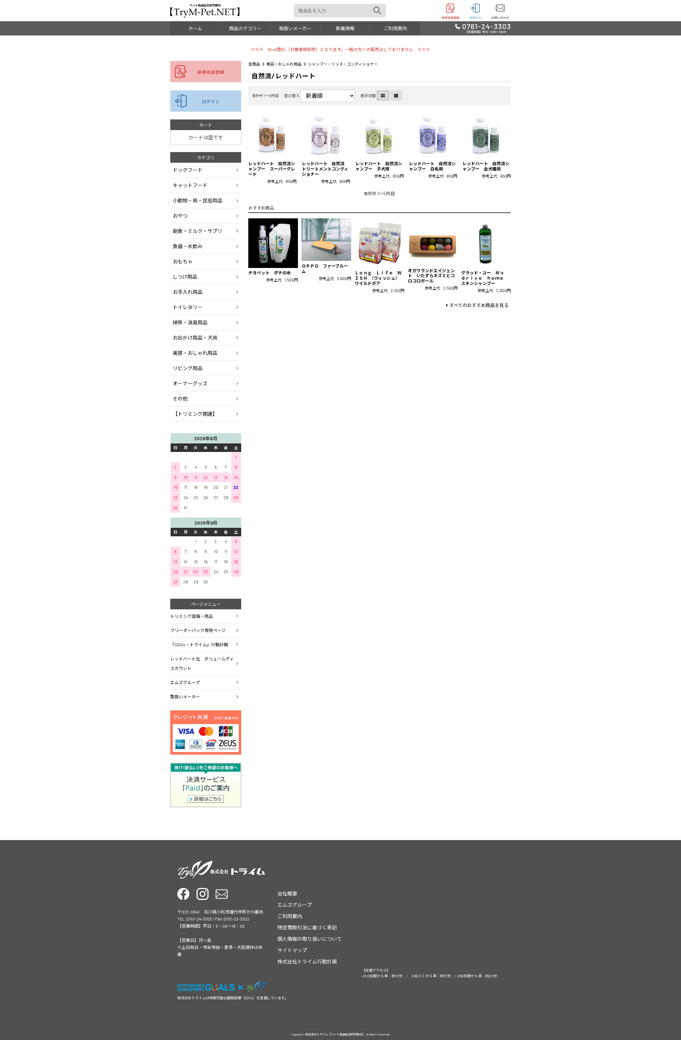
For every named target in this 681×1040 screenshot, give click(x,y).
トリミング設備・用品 (191, 616)
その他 (180, 399)
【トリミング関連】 (195, 414)
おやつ (180, 216)
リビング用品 (188, 368)
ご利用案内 (395, 28)
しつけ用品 (185, 277)
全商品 (254, 64)
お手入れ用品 (188, 292)
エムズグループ (185, 682)
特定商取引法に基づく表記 (307, 927)
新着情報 (345, 28)
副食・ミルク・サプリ (197, 231)
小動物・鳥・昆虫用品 (197, 200)
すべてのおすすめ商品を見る (479, 305)
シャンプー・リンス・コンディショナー (343, 64)
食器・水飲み (188, 246)
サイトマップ (292, 950)
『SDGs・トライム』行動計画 (199, 644)
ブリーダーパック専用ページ (198, 630)
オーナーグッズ (190, 383)
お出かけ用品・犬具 (195, 338)
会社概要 (287, 893)
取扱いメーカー (295, 28)
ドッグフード (188, 170)
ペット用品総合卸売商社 (205, 5)
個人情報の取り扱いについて (309, 939)
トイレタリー (188, 307)
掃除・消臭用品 (190, 322)
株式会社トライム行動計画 (307, 961)
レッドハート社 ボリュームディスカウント (202, 663)
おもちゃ (183, 261)
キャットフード (190, 185)
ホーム (195, 28)
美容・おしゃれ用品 (283, 64)
